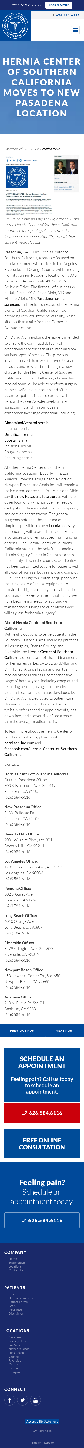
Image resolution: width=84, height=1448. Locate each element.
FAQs (12, 1305)
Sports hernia (15, 440)
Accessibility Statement (42, 1421)
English (36, 1442)
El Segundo (16, 1372)
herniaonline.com (19, 742)
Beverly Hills (17, 1341)
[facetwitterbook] (22, 1400)
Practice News (50, 148)
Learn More (59, 5)
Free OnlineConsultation (42, 1143)
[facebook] (9, 1400)
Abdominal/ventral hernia (26, 422)
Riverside (15, 1360)
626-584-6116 (42, 1430)
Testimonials (17, 1262)
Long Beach (16, 1352)
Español (49, 1442)
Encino (13, 1368)
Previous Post (23, 1030)
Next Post (65, 1030)
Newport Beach (19, 1349)
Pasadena (15, 1337)
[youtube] (35, 1400)
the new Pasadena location (33, 496)
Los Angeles (16, 1345)
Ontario (14, 1364)
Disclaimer (16, 1313)
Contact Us (16, 1270)
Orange (14, 1356)
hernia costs (59, 525)
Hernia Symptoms (21, 1298)
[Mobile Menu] (75, 30)
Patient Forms (18, 1302)
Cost (12, 1294)
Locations (15, 1266)
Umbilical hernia (18, 434)
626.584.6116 (68, 15)
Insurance (15, 1309)
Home (13, 1258)
